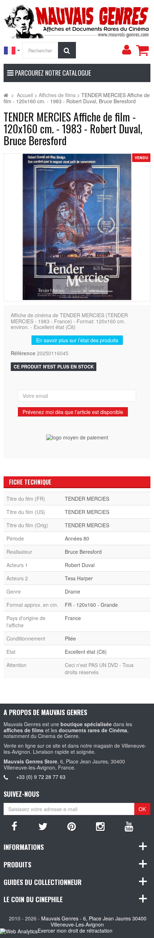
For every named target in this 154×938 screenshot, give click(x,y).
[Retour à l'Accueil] (6, 95)
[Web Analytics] (19, 931)
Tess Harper (79, 578)
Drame (72, 591)
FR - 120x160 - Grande (91, 604)
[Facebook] (14, 826)
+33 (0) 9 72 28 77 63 (41, 776)
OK (142, 809)
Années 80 (77, 538)
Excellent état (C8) (86, 651)
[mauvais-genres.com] (77, 20)
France (73, 618)
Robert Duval (80, 564)
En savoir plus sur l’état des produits (77, 340)
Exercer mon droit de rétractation (75, 930)
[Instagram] (100, 826)
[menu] (126, 50)
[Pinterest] (71, 826)
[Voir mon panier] (142, 50)
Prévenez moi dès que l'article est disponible (73, 411)
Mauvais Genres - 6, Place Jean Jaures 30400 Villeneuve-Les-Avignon (93, 921)
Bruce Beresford (83, 551)
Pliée (70, 638)
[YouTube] (129, 826)
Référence (23, 353)
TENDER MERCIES (87, 498)
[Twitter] (43, 826)
